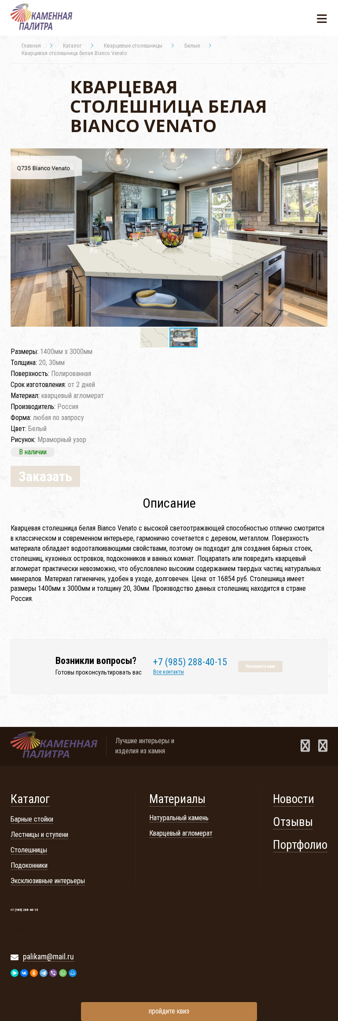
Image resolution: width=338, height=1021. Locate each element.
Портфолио (300, 845)
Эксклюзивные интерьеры (48, 881)
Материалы (177, 799)
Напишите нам (260, 666)
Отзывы (293, 822)
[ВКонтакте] (24, 973)
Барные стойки (32, 819)
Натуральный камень (179, 818)
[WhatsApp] (63, 973)
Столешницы (29, 850)
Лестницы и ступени (39, 834)
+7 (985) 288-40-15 (190, 662)
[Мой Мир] (73, 973)
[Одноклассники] (34, 973)
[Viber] (53, 973)
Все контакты (168, 672)
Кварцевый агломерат (181, 833)
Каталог (30, 799)
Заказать (45, 476)
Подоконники (29, 865)
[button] (319, 156)
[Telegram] (44, 973)
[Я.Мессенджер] (14, 973)
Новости (293, 799)
